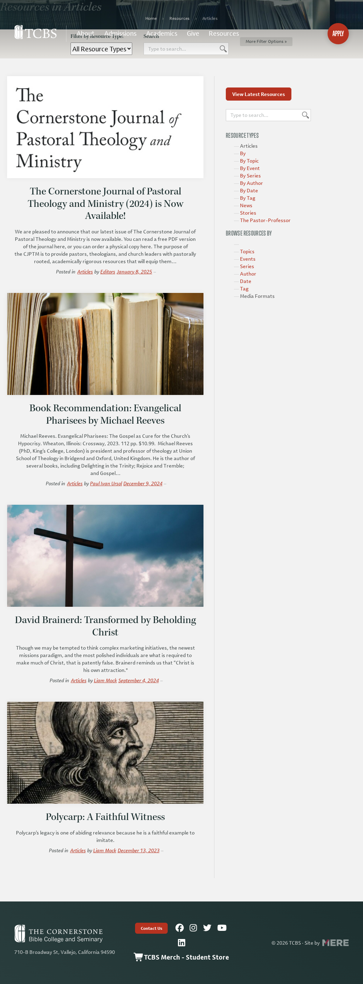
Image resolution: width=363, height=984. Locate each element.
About (86, 33)
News (246, 205)
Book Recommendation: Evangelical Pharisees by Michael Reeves (105, 414)
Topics (247, 251)
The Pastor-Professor (265, 220)
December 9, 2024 (142, 483)
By (243, 153)
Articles (85, 271)
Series (247, 266)
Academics (161, 33)
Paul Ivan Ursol (106, 483)
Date (245, 281)
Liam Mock (105, 680)
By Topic (249, 160)
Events (248, 258)
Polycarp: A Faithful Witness (105, 816)
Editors (107, 271)
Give (193, 33)
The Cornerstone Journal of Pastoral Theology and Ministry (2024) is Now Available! (105, 203)
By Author (251, 183)
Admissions (120, 33)
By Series (250, 175)
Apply (338, 33)
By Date (249, 190)
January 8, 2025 (134, 271)
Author (248, 273)
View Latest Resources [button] (258, 94)
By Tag (247, 197)
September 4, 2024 (138, 680)
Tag (244, 288)
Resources (224, 33)
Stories (248, 212)
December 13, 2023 (139, 850)
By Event (250, 168)
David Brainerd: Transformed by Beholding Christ (105, 626)
